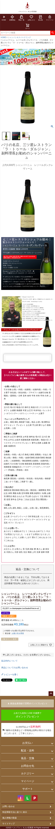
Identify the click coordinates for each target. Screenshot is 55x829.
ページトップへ (51, 693)
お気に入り (31, 20)
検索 (52, 33)
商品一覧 (21, 20)
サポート (27, 788)
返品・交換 (27, 758)
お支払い (27, 742)
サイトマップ (8, 823)
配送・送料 (27, 750)
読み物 (40, 20)
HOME (4, 20)
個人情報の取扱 (9, 818)
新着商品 (12, 20)
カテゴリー (27, 773)
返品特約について (9, 661)
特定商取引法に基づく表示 (14, 812)
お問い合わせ (8, 806)
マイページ (27, 781)
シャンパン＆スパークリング (19, 37)
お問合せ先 (27, 765)
